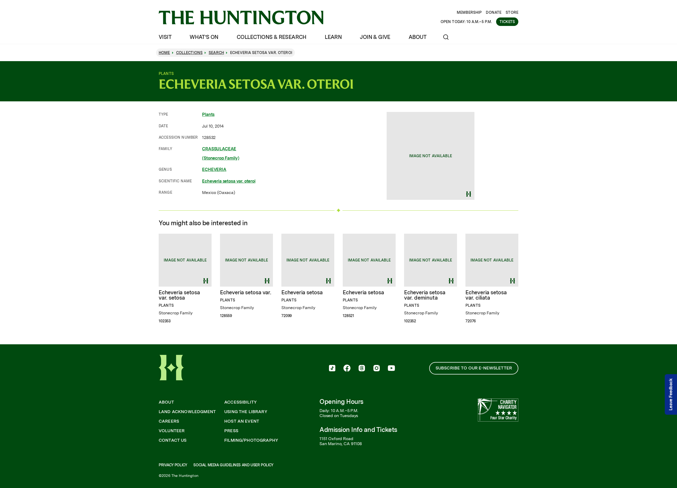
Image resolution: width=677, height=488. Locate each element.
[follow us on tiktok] (332, 368)
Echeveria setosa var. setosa (179, 295)
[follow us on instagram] (376, 368)
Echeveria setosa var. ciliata (486, 295)
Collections (189, 53)
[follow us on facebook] (347, 368)
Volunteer (172, 431)
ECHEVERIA (214, 169)
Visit (165, 37)
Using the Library (245, 412)
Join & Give (375, 37)
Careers (169, 421)
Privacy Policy (173, 465)
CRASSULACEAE (219, 148)
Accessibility (240, 402)
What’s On (204, 37)
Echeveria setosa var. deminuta (424, 295)
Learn (333, 37)
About (417, 37)
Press (231, 431)
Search (216, 53)
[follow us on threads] (362, 368)
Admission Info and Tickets (358, 429)
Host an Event (241, 421)
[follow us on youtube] (391, 368)
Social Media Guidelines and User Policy (233, 465)
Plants (208, 114)
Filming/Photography (251, 440)
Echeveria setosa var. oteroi (228, 181)
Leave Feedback (670, 395)
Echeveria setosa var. (245, 292)
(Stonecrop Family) (220, 158)
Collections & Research (272, 37)
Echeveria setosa (302, 292)
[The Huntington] (241, 17)
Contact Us (173, 440)
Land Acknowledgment (187, 412)
